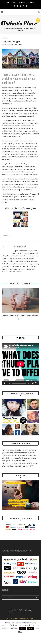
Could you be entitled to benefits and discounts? (21, 315)
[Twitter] (17, 6)
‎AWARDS (32, 618)
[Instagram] (20, 6)
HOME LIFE (6, 235)
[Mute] (33, 383)
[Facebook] (14, 6)
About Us (14, 3)
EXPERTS (16, 618)
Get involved (31, 3)
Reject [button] (30, 628)
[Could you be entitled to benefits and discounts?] (20, 300)
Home (7, 3)
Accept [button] (23, 628)
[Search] (39, 12)
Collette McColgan (15, 44)
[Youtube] (23, 6)
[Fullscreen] (36, 383)
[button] (4, 303)
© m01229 (20, 66)
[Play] (5, 383)
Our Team (22, 3)
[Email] (26, 6)
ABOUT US (9, 618)
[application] (20, 364)
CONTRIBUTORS (24, 618)
